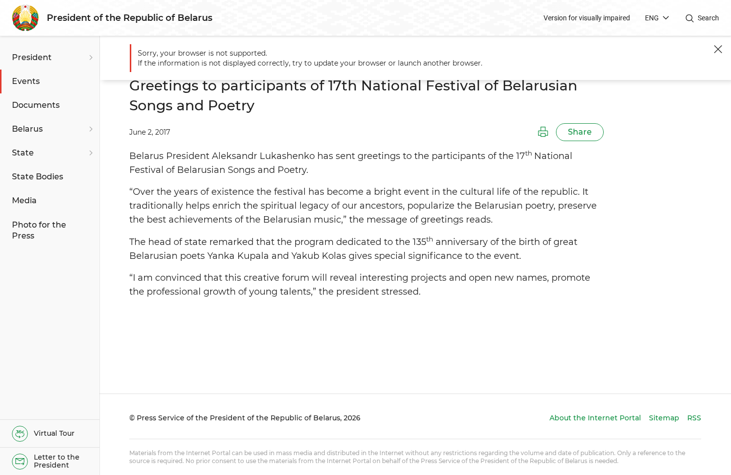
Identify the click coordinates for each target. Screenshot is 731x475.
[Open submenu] (89, 58)
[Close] (718, 49)
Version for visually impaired (587, 18)
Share (580, 132)
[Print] (543, 132)
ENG (652, 18)
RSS (694, 417)
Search (708, 18)
